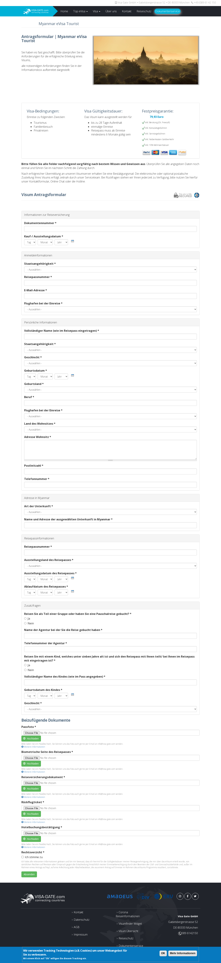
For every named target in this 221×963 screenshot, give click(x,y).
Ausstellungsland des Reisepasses (48, 560)
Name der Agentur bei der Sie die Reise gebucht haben (63, 630)
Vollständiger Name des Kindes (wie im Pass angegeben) (64, 676)
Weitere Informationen (34, 746)
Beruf (29, 397)
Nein (31, 623)
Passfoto (28, 727)
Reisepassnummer (38, 277)
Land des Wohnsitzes (39, 424)
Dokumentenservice (167, 11)
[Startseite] (26, 11)
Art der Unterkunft (38, 506)
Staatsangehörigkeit (40, 264)
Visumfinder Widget (130, 924)
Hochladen (32, 738)
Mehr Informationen (182, 953)
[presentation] (72, 241)
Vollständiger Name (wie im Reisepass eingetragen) (61, 331)
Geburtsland (34, 384)
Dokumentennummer (40, 223)
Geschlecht (33, 357)
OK (163, 953)
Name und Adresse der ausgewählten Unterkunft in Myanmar (68, 519)
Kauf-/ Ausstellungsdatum (43, 236)
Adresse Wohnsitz (37, 437)
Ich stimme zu (34, 857)
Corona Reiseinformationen (128, 914)
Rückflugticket (32, 802)
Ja (29, 618)
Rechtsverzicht (32, 852)
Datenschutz (81, 920)
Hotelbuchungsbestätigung (41, 827)
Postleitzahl (33, 466)
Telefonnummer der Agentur (45, 643)
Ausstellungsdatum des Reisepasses (50, 573)
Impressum (81, 934)
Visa (96, 11)
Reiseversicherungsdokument (43, 777)
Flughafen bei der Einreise (43, 303)
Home (64, 11)
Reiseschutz (144, 11)
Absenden (29, 874)
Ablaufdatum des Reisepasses (46, 586)
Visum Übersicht (128, 931)
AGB (76, 927)
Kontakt (126, 11)
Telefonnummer (36, 479)
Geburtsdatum (35, 370)
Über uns (111, 11)
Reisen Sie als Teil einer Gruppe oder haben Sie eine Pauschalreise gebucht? (77, 614)
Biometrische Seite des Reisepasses (47, 752)
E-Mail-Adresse (35, 290)
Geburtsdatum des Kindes (43, 690)
